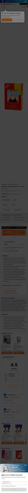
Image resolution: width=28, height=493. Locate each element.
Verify (14, 489)
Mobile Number (6, 481)
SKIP (25, 465)
